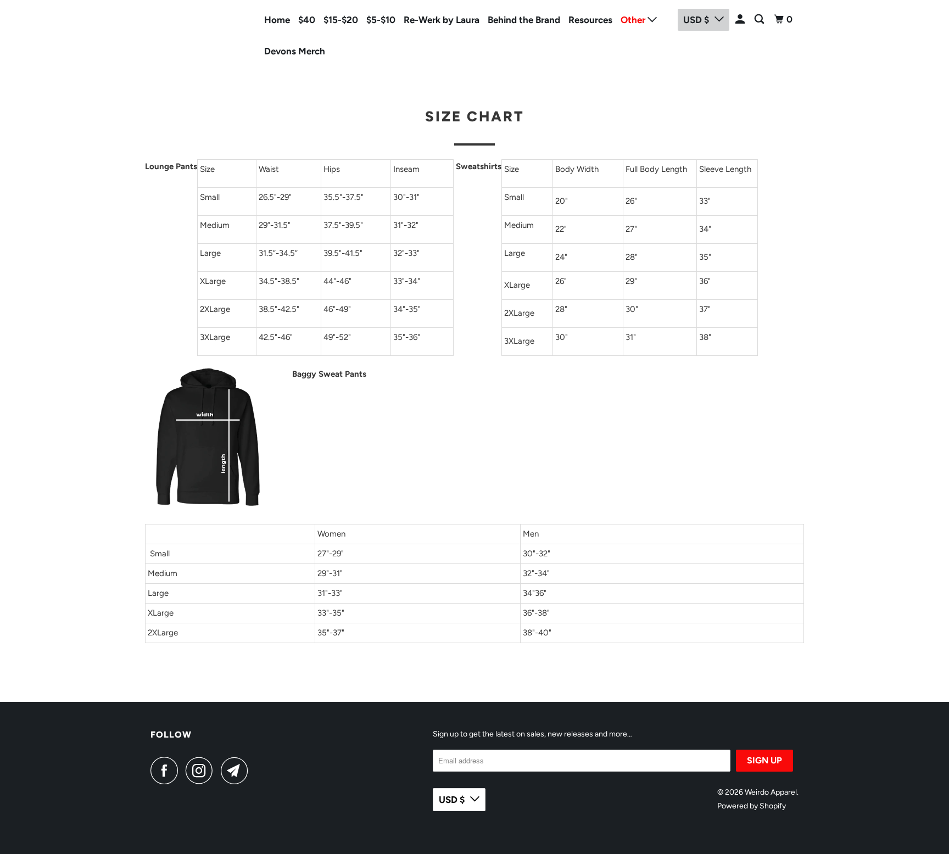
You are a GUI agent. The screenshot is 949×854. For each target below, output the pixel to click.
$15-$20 (340, 19)
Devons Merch (294, 51)
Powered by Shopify (751, 806)
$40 (306, 19)
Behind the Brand (524, 19)
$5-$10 (380, 19)
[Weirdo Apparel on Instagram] (202, 770)
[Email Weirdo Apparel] (237, 770)
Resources (590, 19)
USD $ (452, 799)
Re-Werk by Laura (441, 19)
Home (277, 19)
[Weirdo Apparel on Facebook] (166, 770)
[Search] (760, 19)
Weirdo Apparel (184, 33)
